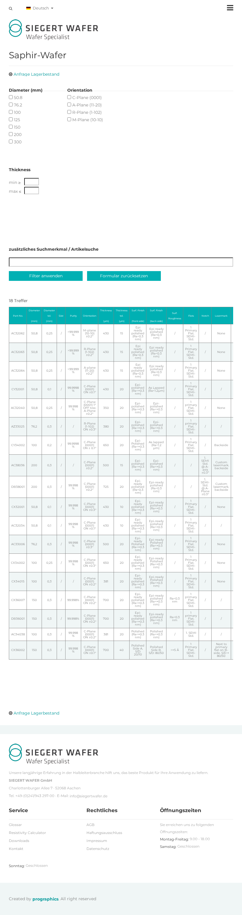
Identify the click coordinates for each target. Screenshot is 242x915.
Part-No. (18, 315)
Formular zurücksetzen (124, 275)
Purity (73, 315)
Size (61, 315)
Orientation (89, 315)
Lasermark (221, 315)
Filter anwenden (46, 275)
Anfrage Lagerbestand (36, 74)
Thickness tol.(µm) (121, 316)
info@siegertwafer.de (88, 796)
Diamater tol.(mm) (49, 316)
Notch (205, 315)
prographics (45, 899)
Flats (191, 315)
